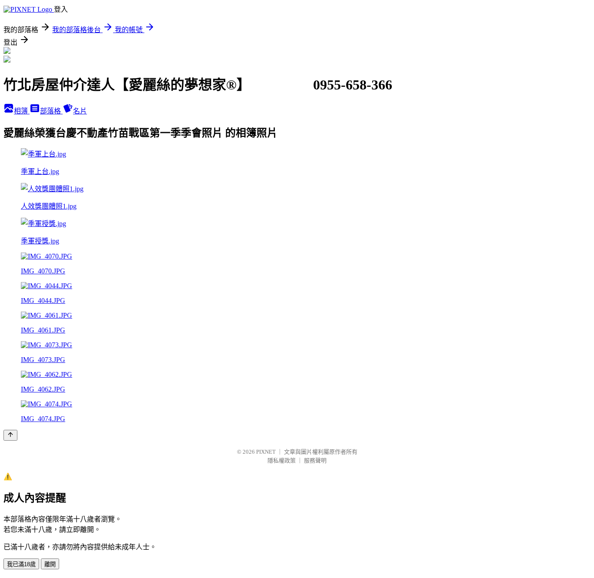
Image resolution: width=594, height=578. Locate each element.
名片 (80, 111)
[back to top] (10, 435)
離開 (50, 564)
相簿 (22, 111)
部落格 (51, 111)
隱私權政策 (281, 460)
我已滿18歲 (21, 564)
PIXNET (266, 451)
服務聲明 (315, 460)
